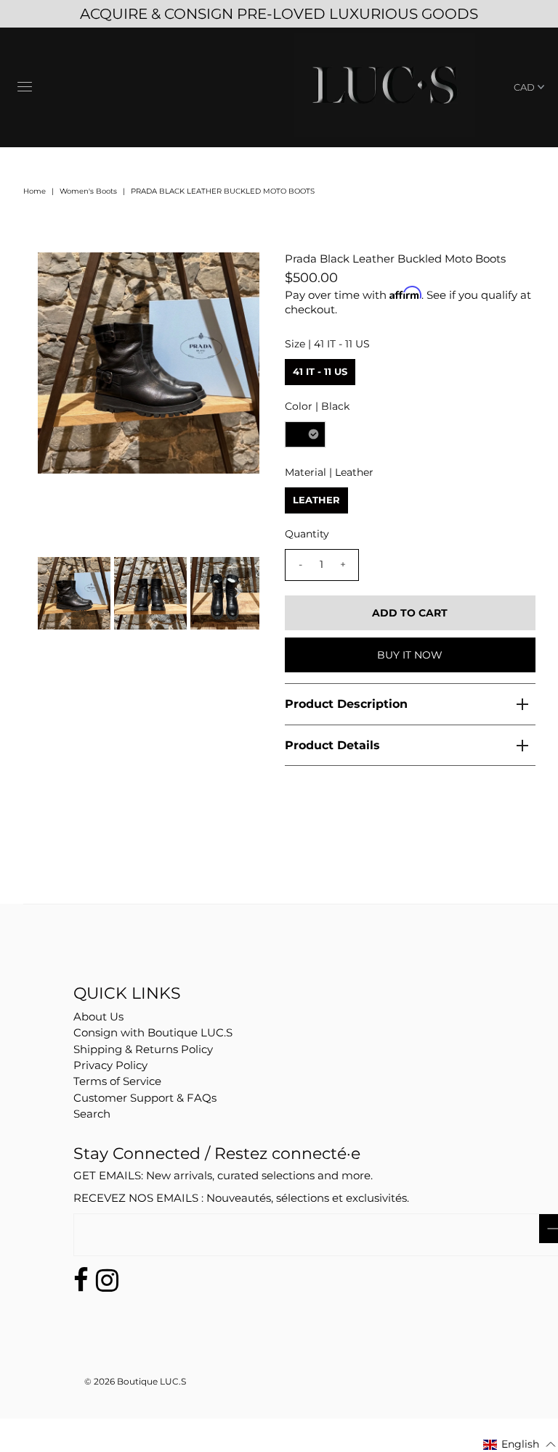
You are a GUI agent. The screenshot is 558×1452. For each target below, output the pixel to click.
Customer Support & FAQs (145, 1098)
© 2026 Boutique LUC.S (135, 1381)
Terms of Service (117, 1081)
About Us (98, 1016)
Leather (316, 500)
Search (91, 1114)
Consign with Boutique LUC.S (152, 1032)
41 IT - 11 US (320, 371)
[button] (520, 1444)
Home (34, 191)
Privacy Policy (110, 1065)
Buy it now (409, 654)
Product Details (332, 745)
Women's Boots (88, 191)
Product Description (346, 704)
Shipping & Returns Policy (143, 1049)
